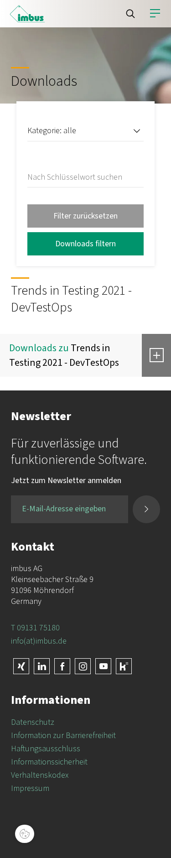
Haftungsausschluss (45, 748)
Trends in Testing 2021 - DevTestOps (64, 355)
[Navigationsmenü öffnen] (155, 13)
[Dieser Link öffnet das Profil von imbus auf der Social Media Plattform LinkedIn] (42, 666)
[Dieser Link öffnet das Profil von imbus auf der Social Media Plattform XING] (21, 666)
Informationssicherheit (49, 762)
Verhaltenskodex (39, 775)
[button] (130, 13)
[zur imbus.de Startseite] (27, 14)
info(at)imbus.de (39, 641)
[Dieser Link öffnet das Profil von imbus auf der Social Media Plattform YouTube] (103, 666)
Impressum (30, 788)
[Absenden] (146, 509)
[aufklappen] (156, 355)
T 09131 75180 (35, 628)
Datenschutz (32, 722)
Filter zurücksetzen (85, 216)
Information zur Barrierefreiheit (63, 735)
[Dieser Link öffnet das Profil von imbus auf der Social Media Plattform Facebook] (62, 666)
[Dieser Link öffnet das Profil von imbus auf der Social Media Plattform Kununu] (124, 666)
